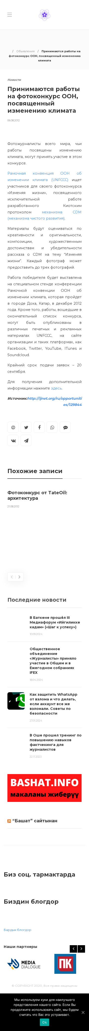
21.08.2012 (13, 506)
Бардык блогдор (17, 930)
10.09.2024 (36, 634)
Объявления (25, 51)
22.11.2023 (36, 756)
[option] (44, 498)
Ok (44, 1022)
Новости (14, 80)
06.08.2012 (13, 120)
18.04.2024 (36, 680)
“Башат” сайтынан (34, 821)
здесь (56, 388)
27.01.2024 (36, 720)
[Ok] (82, 1012)
